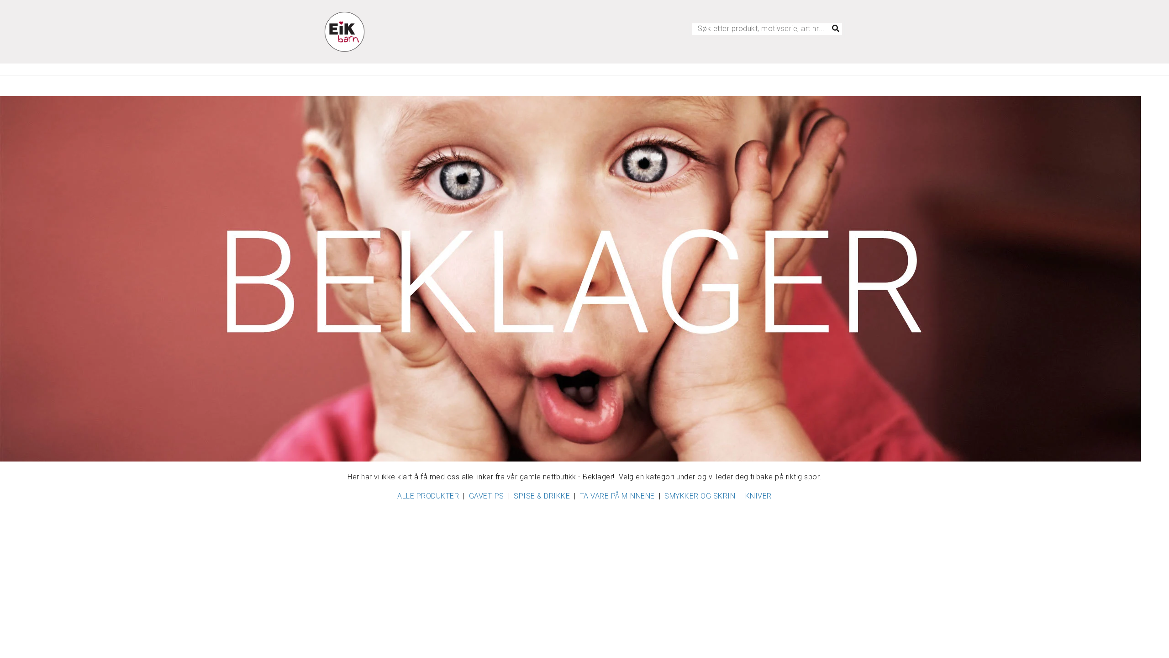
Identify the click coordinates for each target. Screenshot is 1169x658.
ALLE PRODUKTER (428, 496)
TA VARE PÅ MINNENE (617, 496)
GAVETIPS (486, 496)
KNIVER (758, 496)
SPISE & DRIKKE (542, 496)
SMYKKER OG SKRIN (699, 496)
